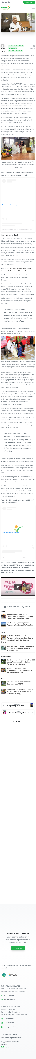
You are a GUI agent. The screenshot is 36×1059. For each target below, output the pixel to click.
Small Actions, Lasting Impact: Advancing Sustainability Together (20, 624)
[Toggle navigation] (33, 7)
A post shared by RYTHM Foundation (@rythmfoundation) (18, 229)
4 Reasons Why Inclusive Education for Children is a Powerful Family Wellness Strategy (20, 692)
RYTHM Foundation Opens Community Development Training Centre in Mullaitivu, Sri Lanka (20, 616)
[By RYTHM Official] (4, 816)
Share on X (28, 606)
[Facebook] (2, 2)
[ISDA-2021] (15, 975)
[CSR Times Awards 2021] (4, 975)
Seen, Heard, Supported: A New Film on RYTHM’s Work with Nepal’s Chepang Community (16, 872)
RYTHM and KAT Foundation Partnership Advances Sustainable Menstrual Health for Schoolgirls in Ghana (17, 639)
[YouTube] (5, 2)
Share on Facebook (13, 606)
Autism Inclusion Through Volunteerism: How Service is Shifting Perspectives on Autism (21, 670)
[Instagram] (8, 2)
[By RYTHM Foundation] (4, 752)
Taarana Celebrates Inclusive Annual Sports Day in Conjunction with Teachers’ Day (20, 648)
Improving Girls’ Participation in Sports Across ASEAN (19, 683)
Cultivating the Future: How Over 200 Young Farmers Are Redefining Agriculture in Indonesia (21, 662)
